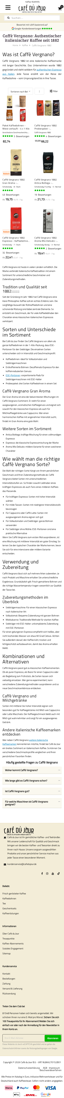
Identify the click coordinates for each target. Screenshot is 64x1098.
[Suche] (8, 18)
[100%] (39, 248)
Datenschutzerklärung (29, 1068)
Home (15, 45)
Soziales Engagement (12, 948)
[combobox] (32, 18)
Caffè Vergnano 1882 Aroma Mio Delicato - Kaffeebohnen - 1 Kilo (45, 239)
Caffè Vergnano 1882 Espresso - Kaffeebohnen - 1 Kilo (15, 239)
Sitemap (6, 953)
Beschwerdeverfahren (51, 1070)
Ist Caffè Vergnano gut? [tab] (17, 791)
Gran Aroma (40, 391)
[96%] (7, 136)
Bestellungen (8, 978)
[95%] (39, 136)
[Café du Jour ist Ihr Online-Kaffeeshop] (32, 8)
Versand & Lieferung (12, 988)
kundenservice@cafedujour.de (21, 864)
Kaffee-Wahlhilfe (32, 1)
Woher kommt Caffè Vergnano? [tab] (21, 770)
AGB (45, 1068)
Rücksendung (9, 993)
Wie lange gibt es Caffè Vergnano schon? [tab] (26, 780)
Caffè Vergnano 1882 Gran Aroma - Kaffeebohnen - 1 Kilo (13, 181)
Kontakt (6, 973)
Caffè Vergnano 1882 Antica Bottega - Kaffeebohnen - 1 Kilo (45, 181)
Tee (4, 903)
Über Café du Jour (10, 933)
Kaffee (25, 45)
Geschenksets (9, 908)
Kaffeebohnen (9, 898)
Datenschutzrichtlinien (11, 1048)
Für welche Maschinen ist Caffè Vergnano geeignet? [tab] (26, 803)
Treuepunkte (8, 938)
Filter (55, 91)
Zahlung (6, 983)
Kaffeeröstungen (10, 913)
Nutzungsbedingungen (39, 1048)
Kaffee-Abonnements (13, 943)
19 (42, 194)
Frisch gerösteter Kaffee (14, 893)
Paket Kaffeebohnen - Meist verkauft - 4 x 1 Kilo (16, 127)
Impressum (54, 1068)
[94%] (7, 190)
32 (10, 252)
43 (10, 194)
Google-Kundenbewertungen (28, 28)
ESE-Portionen (13, 375)
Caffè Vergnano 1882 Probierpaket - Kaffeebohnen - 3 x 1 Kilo (47, 127)
